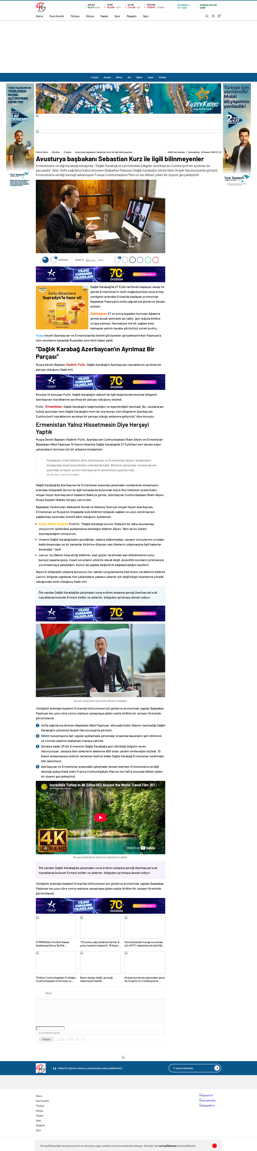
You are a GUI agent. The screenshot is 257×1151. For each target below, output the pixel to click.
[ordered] (69, 1039)
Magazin (132, 16)
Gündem (56, 152)
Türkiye (75, 16)
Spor (117, 16)
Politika (162, 77)
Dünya (90, 16)
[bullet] (72, 1039)
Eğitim (139, 77)
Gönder (46, 1039)
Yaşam (104, 16)
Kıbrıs (39, 16)
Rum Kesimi (56, 16)
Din (129, 77)
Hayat (151, 77)
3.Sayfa (94, 77)
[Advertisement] (128, 46)
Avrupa (107, 77)
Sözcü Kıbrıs (42, 152)
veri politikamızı (167, 1145)
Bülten (119, 77)
